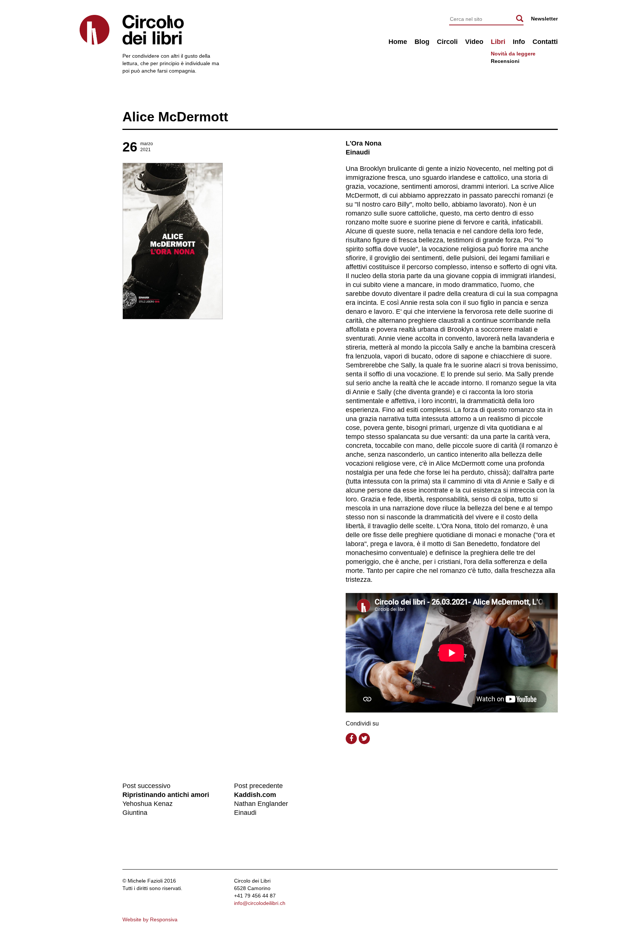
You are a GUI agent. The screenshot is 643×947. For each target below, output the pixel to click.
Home (397, 41)
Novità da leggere (513, 54)
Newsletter (544, 19)
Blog (422, 41)
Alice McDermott (175, 116)
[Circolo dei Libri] (94, 30)
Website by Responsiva (149, 919)
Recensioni (505, 61)
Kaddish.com (255, 794)
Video (474, 41)
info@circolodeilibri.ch (259, 903)
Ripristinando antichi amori (165, 794)
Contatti (545, 41)
